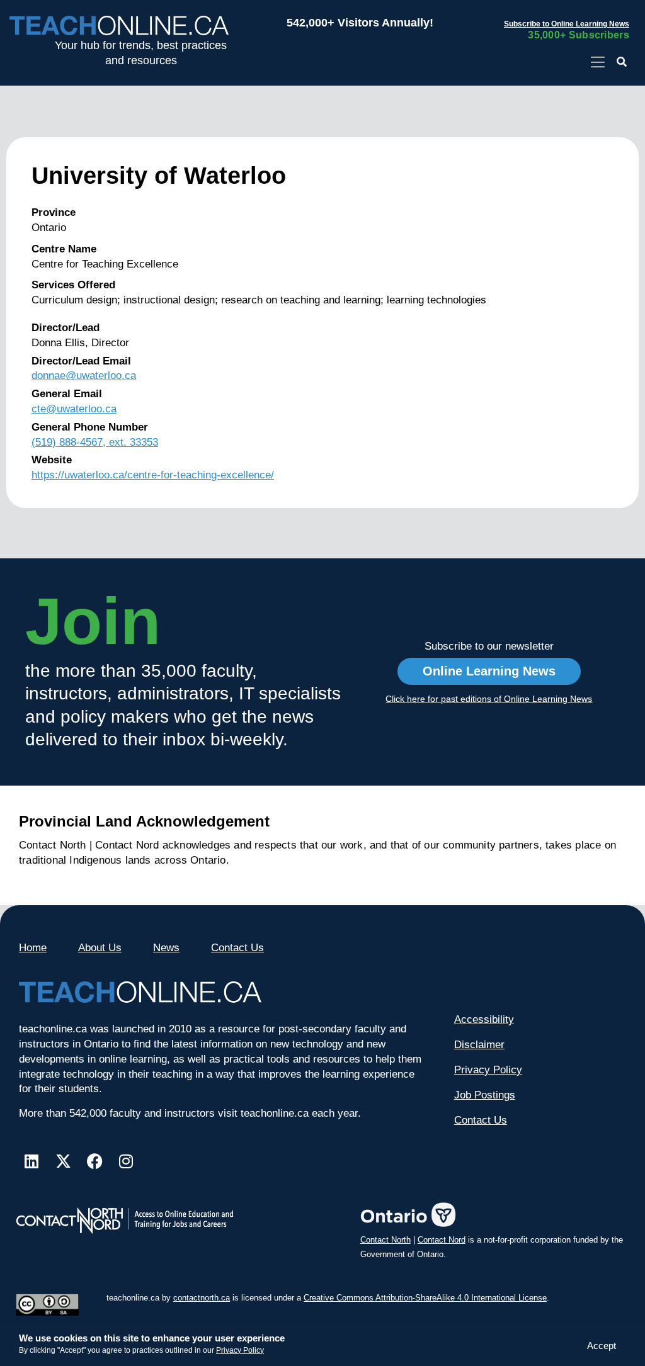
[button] (622, 62)
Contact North (385, 1240)
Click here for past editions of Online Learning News (488, 699)
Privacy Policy (240, 1350)
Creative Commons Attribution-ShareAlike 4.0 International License (425, 1297)
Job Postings (484, 1095)
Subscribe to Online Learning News (566, 24)
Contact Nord (441, 1240)
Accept (601, 1345)
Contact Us (237, 948)
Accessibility (484, 1019)
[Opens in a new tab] (597, 63)
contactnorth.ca (201, 1297)
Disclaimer (479, 1045)
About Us (100, 948)
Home (33, 948)
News (166, 948)
